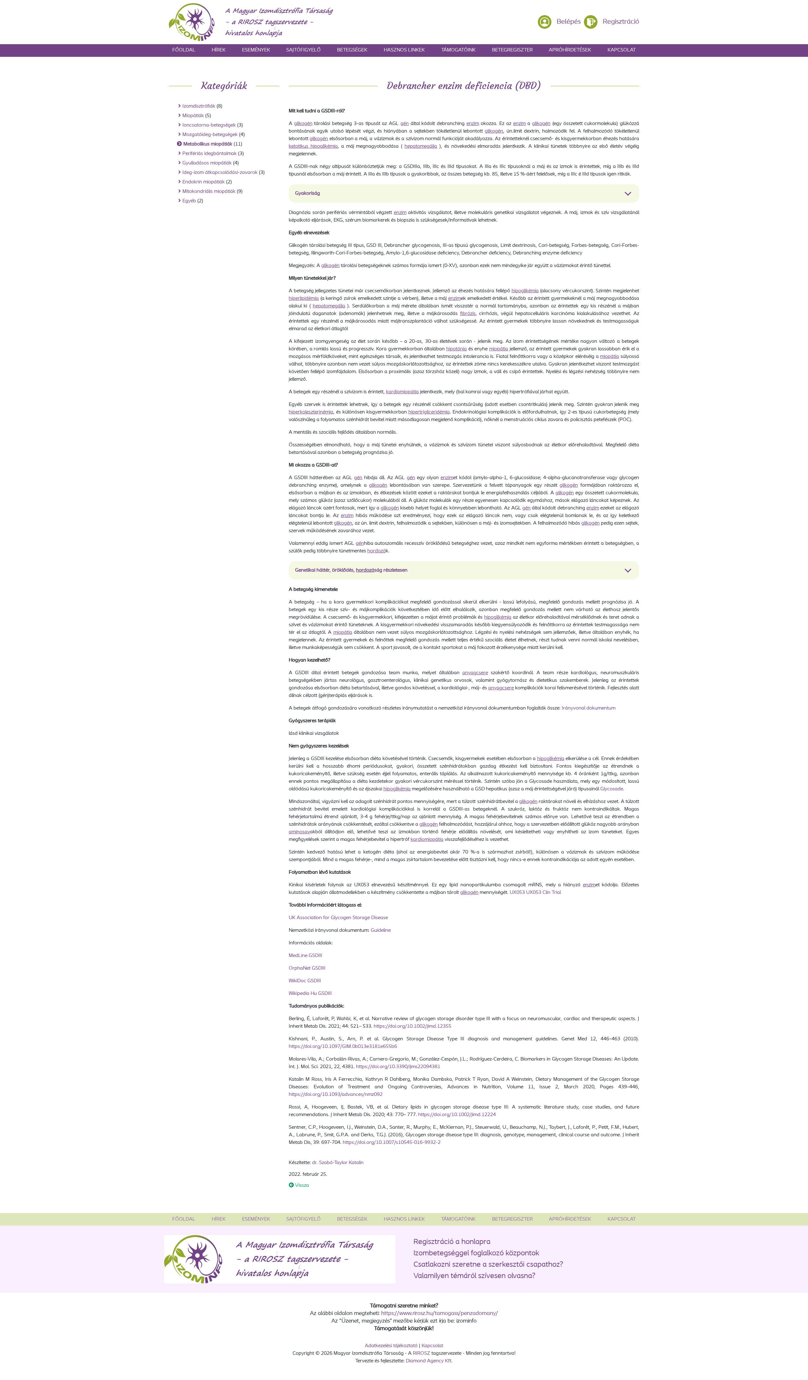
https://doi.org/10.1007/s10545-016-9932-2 (392, 1142)
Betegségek (352, 50)
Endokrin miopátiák (203, 182)
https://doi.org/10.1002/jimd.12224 (457, 1114)
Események (256, 50)
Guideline (381, 930)
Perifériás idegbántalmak (209, 153)
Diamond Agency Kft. (429, 1361)
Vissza (301, 1185)
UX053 (517, 892)
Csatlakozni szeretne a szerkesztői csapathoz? (488, 1265)
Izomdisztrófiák (198, 106)
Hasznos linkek (404, 50)
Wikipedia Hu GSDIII (310, 993)
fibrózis (468, 313)
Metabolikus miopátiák (207, 144)
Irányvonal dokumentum (588, 708)
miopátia (498, 349)
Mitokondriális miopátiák (208, 191)
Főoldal (183, 50)
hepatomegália (421, 146)
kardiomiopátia (402, 392)
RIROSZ (421, 1353)
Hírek (219, 50)
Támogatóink (458, 50)
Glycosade (611, 789)
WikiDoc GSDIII (305, 981)
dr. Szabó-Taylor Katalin (338, 1162)
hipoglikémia (324, 146)
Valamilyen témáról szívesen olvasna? (474, 1276)
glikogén (303, 123)
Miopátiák (193, 115)
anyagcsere (475, 672)
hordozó (376, 551)
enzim (472, 123)
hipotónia (456, 349)
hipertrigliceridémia (429, 412)
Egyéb (189, 201)
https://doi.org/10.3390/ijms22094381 (398, 1066)
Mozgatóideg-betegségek (210, 134)
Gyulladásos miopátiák (207, 163)
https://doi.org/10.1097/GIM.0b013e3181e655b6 (343, 1046)
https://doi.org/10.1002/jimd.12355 (412, 1026)
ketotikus (300, 146)
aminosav (299, 832)
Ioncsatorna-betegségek (209, 125)
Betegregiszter (512, 50)
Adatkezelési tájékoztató (391, 1345)
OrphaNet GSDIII (307, 968)
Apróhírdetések (570, 50)
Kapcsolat (622, 50)
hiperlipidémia (304, 298)
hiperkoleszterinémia (311, 412)
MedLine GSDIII (305, 955)
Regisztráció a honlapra (451, 1242)
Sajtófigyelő (303, 50)
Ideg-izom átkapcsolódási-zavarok (220, 172)
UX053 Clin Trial (543, 892)
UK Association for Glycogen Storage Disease (338, 917)
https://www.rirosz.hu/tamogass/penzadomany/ (439, 1314)
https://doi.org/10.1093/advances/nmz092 (336, 1094)
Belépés (569, 22)
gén (405, 123)
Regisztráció (621, 22)
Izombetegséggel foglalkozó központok (476, 1253)
